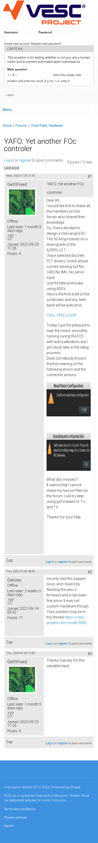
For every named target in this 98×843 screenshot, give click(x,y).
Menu (7, 109)
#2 (90, 572)
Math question (18, 69)
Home (7, 125)
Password (46, 32)
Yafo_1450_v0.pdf (61, 315)
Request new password (46, 43)
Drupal (75, 787)
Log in (9, 160)
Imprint (9, 825)
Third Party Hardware (47, 125)
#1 (90, 176)
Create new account (17, 43)
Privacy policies (15, 817)
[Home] (44, 13)
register (25, 160)
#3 (90, 654)
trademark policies (23, 800)
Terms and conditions (19, 808)
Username (12, 32)
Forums (21, 125)
